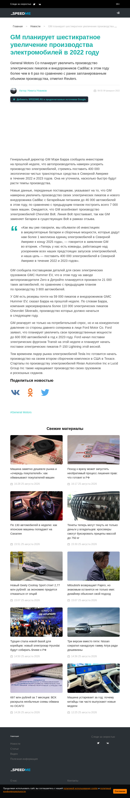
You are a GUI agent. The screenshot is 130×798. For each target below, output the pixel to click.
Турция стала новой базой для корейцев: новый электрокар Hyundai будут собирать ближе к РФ (35, 645)
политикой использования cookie (80, 788)
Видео (14, 754)
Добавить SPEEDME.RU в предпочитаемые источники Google (51, 99)
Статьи (14, 748)
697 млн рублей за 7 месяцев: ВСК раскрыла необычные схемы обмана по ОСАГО (34, 702)
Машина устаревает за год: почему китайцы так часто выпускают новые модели (91, 702)
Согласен (120, 791)
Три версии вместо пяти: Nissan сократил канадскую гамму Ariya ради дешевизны (92, 645)
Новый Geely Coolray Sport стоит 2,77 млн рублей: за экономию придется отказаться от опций (35, 589)
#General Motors (21, 412)
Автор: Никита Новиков (33, 90)
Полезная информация (24, 759)
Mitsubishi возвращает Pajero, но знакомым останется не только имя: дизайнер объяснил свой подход (91, 589)
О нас (13, 780)
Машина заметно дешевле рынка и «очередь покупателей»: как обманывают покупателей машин (33, 473)
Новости (15, 743)
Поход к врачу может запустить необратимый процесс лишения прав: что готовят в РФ (92, 473)
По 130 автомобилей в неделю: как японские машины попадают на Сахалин (33, 529)
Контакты (72, 780)
